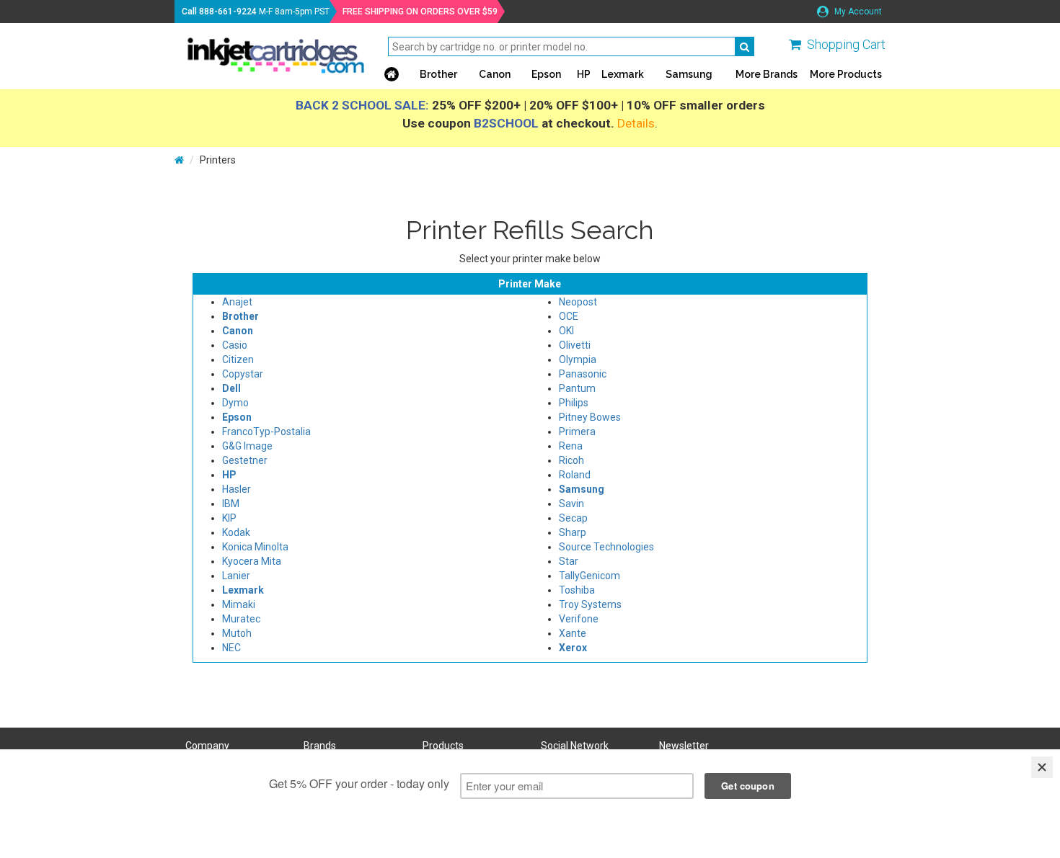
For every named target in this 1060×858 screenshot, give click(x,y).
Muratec (241, 619)
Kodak (236, 532)
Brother (438, 74)
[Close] (1042, 767)
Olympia (577, 359)
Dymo (235, 402)
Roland (575, 475)
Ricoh (571, 460)
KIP (229, 518)
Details (636, 123)
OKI (566, 330)
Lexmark (622, 74)
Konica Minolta (255, 547)
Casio (234, 345)
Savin (571, 503)
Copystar (242, 374)
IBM (230, 503)
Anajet (237, 302)
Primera (577, 431)
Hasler (236, 489)
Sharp (572, 532)
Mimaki (238, 604)
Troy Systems (590, 604)
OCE (568, 316)
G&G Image (247, 446)
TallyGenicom (589, 575)
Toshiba (577, 590)
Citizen (238, 359)
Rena (571, 446)
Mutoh (237, 633)
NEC (231, 647)
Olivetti (575, 345)
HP (584, 74)
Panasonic (582, 374)
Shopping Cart (846, 44)
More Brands (767, 74)
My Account (857, 11)
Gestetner (245, 460)
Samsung (689, 74)
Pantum (577, 388)
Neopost (578, 302)
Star (568, 561)
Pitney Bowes (590, 417)
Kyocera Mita (251, 561)
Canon (495, 74)
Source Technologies (606, 547)
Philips (573, 402)
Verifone (579, 619)
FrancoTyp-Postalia (266, 431)
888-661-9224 (228, 11)
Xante (572, 633)
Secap (573, 518)
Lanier (236, 575)
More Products (846, 74)
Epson (546, 74)
